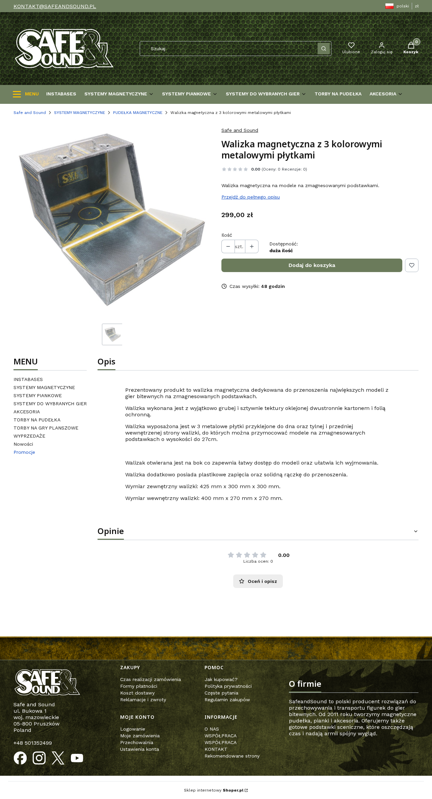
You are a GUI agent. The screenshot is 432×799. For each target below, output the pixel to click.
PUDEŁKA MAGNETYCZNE (137, 112)
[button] (324, 48)
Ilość (226, 235)
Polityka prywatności (228, 686)
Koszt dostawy (137, 693)
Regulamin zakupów (227, 699)
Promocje (24, 452)
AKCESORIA (27, 411)
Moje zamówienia (140, 735)
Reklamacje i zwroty (143, 699)
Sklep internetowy (213, 790)
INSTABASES (28, 379)
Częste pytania (221, 693)
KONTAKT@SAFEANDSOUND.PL (55, 6)
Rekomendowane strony (232, 756)
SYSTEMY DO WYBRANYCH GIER (50, 403)
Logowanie (132, 729)
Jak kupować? (221, 679)
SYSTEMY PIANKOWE (38, 395)
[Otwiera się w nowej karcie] (20, 758)
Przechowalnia (136, 742)
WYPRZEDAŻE (29, 436)
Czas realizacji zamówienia (150, 679)
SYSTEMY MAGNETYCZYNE (79, 112)
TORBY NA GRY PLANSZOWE (46, 428)
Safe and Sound (30, 112)
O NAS (212, 729)
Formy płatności (138, 686)
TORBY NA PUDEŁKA (37, 419)
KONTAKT (216, 749)
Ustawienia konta (139, 749)
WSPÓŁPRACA (221, 735)
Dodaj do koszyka (312, 265)
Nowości (23, 444)
